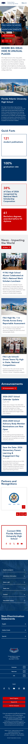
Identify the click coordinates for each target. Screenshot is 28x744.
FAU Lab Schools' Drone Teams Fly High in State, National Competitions (13, 361)
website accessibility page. (15, 719)
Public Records (20, 735)
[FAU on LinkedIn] (24, 688)
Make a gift (6, 582)
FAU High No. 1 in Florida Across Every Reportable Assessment (14, 320)
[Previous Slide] (3, 41)
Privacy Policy (8, 730)
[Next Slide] (10, 41)
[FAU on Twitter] (9, 688)
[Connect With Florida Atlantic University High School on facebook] (6, 544)
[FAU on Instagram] (19, 688)
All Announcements (8, 388)
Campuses (14, 667)
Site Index (6, 735)
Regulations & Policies (17, 730)
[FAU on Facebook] (4, 688)
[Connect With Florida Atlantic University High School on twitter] (14, 544)
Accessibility (13, 735)
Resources (14, 671)
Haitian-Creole (6, 630)
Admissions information (9, 576)
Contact (5, 594)
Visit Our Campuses (14, 705)
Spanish (4, 636)
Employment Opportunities (11, 733)
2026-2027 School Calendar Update (11, 398)
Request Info (14, 702)
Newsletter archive (8, 600)
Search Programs (14, 698)
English (4, 624)
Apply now (6, 588)
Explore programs (8, 570)
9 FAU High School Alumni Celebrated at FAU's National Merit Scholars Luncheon (13, 277)
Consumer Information (14, 732)
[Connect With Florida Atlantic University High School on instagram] (10, 544)
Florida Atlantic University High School (12, 3)
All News (5, 247)
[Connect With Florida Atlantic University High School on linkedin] (18, 544)
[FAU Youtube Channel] (14, 688)
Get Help (21, 733)
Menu (23, 3)
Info (14, 675)
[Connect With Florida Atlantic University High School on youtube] (22, 544)
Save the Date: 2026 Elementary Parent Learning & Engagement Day (12, 451)
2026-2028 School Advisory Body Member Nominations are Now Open (14, 425)
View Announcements (8, 35)
